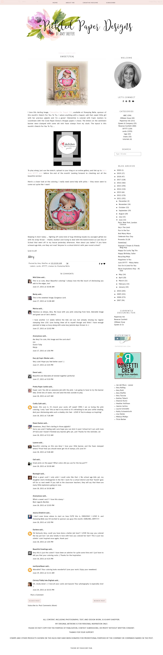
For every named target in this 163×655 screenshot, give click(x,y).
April (121, 277)
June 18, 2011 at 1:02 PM (43, 522)
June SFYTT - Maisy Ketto (128, 263)
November (123, 204)
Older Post (34, 600)
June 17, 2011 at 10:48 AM (43, 287)
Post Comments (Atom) (48, 605)
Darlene (36, 530)
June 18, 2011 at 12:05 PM (43, 505)
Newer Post (99, 600)
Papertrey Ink (125, 121)
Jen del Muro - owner (124, 385)
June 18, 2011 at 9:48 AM (43, 452)
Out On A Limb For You (127, 266)
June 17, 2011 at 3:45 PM (43, 365)
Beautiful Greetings (40, 549)
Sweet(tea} (122, 243)
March (121, 281)
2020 (119, 170)
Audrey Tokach (122, 398)
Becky (35, 294)
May (121, 274)
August (122, 214)
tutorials (126, 139)
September (123, 210)
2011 (119, 198)
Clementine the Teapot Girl (61, 112)
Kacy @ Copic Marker (41, 358)
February (122, 284)
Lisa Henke (120, 414)
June (121, 220)
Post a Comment (37, 595)
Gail (34, 459)
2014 (119, 189)
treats (125, 137)
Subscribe (110, 2)
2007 (119, 300)
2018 (119, 176)
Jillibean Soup (125, 118)
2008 (119, 297)
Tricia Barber (121, 419)
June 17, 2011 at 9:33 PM (43, 379)
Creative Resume (90, 2)
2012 (119, 195)
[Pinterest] (126, 101)
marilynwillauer (39, 566)
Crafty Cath (37, 403)
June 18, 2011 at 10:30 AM (43, 466)
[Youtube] (133, 101)
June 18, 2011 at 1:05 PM (43, 542)
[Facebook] (123, 101)
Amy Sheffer (121, 393)
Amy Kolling (120, 387)
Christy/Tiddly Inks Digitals (43, 580)
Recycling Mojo (124, 257)
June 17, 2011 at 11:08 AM (43, 301)
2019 (119, 173)
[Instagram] (130, 101)
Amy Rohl (120, 390)
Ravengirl (36, 474)
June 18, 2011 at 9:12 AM (43, 435)
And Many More (124, 233)
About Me (70, 2)
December (123, 201)
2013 (119, 192)
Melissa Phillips (122, 417)
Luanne (35, 443)
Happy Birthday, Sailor (127, 253)
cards (38, 266)
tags (125, 134)
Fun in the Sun (124, 230)
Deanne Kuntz (121, 401)
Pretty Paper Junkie (40, 387)
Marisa (35, 308)
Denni (35, 372)
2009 (119, 294)
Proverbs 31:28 (124, 239)
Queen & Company (125, 123)
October (122, 207)
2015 (119, 186)
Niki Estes (37, 277)
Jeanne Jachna (122, 406)
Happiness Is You (124, 260)
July (121, 217)
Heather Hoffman (123, 403)
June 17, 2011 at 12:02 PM (43, 328)
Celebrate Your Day (125, 236)
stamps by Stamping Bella (59, 266)
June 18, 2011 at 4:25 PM (43, 559)
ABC (125, 115)
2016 (119, 183)
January (122, 287)
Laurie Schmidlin (122, 409)
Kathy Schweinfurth (124, 411)
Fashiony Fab (86, 648)
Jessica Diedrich (39, 513)
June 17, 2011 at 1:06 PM (43, 351)
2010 (119, 291)
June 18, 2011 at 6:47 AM (43, 396)
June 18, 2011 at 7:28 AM (43, 416)
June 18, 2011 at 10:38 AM (43, 488)
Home (55, 2)
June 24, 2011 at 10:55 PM (43, 590)
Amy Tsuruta (121, 395)
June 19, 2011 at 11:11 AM (43, 573)
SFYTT (44, 266)
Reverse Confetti (125, 126)
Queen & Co (119, 325)
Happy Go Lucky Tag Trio (128, 250)
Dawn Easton (38, 423)
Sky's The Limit (124, 227)
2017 (119, 180)
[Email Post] (67, 263)
